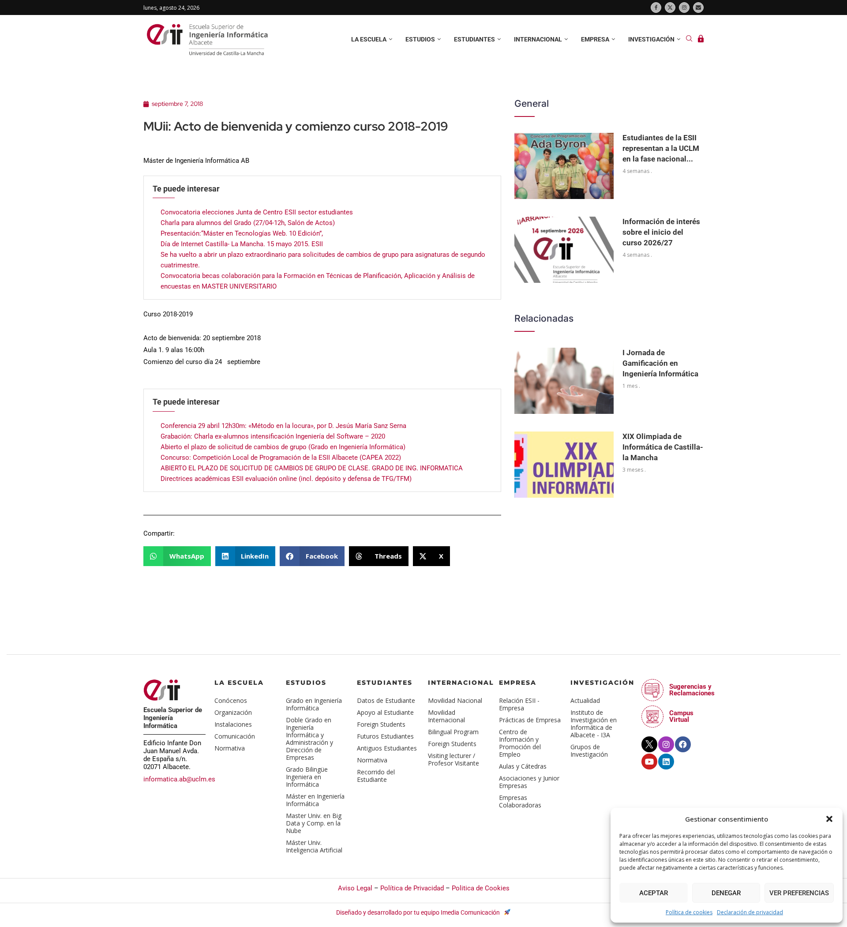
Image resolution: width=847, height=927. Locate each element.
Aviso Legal (355, 888)
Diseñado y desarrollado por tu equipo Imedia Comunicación (418, 912)
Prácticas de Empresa (530, 720)
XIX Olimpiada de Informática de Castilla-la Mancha (662, 447)
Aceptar (653, 893)
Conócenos (230, 700)
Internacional (538, 39)
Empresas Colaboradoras (520, 801)
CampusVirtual (681, 716)
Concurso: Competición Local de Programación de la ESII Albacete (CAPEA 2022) (281, 458)
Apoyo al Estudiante (385, 712)
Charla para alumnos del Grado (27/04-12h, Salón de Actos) (248, 223)
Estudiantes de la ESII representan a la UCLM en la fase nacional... (660, 148)
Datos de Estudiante (386, 700)
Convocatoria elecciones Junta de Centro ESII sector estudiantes (257, 212)
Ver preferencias (799, 893)
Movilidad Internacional (446, 716)
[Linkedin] (666, 761)
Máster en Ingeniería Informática (315, 799)
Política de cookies (689, 912)
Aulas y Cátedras (523, 766)
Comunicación (234, 736)
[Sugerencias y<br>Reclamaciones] (652, 690)
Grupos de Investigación (589, 750)
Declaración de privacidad (750, 912)
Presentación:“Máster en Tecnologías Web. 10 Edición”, (242, 233)
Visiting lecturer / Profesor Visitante (453, 759)
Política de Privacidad (412, 888)
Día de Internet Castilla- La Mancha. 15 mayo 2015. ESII (242, 244)
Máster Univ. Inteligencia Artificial (314, 846)
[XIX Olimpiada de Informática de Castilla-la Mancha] (564, 465)
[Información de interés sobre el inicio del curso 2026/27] (564, 250)
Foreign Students (381, 724)
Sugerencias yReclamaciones (692, 690)
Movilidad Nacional (455, 700)
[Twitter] (670, 7)
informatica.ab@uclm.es (179, 779)
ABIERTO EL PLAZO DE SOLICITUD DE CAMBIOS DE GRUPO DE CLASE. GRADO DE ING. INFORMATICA (312, 468)
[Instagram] (684, 7)
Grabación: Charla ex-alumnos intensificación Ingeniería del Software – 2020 (273, 436)
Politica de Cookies (481, 888)
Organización (233, 712)
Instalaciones (233, 724)
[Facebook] (656, 7)
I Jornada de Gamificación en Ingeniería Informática (660, 363)
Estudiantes (474, 39)
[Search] (689, 39)
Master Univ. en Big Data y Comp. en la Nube (313, 823)
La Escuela (239, 682)
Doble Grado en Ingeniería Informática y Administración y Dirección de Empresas (309, 738)
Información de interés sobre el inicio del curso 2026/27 (661, 232)
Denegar (726, 893)
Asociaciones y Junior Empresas (529, 781)
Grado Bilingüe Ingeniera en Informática (307, 777)
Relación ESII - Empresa (519, 704)
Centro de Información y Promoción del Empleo (520, 743)
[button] (829, 818)
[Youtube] (649, 761)
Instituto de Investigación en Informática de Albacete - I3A (593, 724)
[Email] (698, 7)
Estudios (420, 39)
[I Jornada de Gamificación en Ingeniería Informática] (564, 381)
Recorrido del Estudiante (376, 775)
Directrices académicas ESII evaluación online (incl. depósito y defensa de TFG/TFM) (286, 479)
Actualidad (585, 700)
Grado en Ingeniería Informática (314, 704)
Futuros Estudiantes (385, 736)
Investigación (651, 39)
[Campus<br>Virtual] (652, 717)
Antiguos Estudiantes (387, 748)
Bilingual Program (453, 732)
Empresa (595, 39)
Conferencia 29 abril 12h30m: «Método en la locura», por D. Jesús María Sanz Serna (283, 426)
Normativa (229, 748)
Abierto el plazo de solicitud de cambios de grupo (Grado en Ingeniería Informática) (283, 447)
